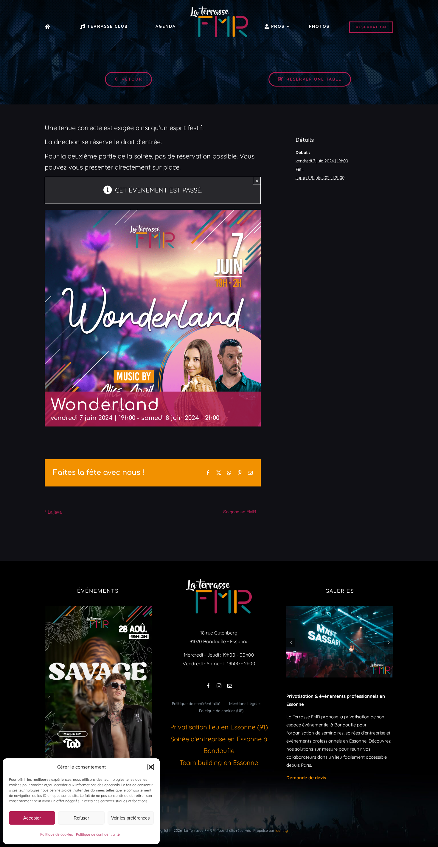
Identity (281, 830)
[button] (151, 767)
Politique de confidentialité (98, 834)
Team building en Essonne (219, 762)
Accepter (32, 817)
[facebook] (208, 685)
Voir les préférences (130, 817)
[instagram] (219, 685)
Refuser (81, 817)
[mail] (229, 685)
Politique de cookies (56, 834)
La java (55, 512)
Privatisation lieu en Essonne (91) (219, 727)
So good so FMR (239, 511)
